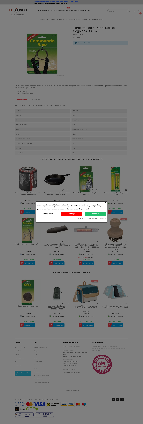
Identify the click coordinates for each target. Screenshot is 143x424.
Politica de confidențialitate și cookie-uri (92, 218)
